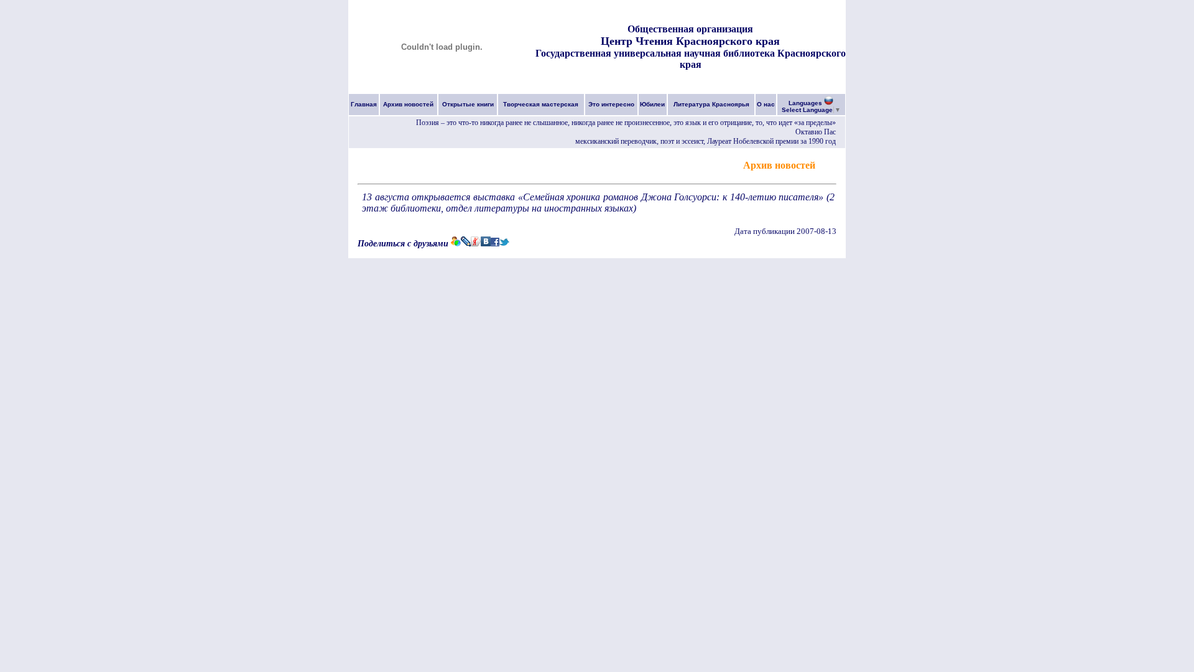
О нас (766, 104)
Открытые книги (468, 104)
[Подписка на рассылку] (827, 164)
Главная (364, 104)
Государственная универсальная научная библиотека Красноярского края (690, 59)
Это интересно (611, 104)
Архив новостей (408, 104)
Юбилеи (652, 104)
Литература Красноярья (711, 104)
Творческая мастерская (540, 104)
